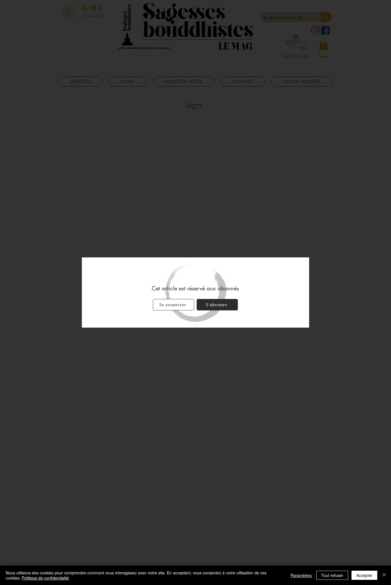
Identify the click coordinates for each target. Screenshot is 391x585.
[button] (173, 304)
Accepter (364, 575)
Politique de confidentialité (45, 578)
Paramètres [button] (301, 575)
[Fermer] (384, 575)
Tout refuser (332, 575)
